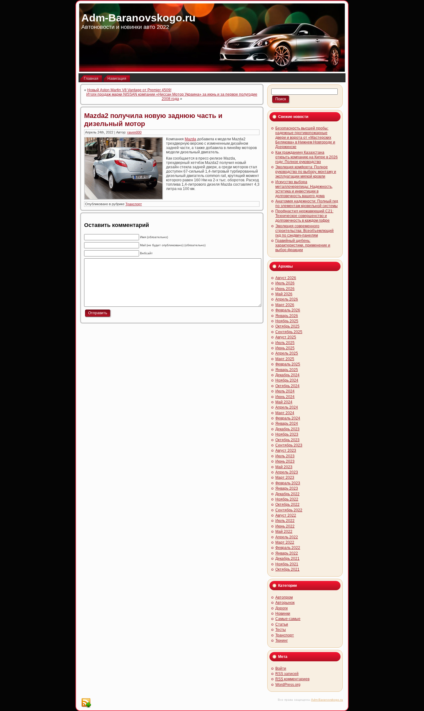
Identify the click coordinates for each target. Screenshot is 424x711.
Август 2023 (285, 450)
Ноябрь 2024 (286, 380)
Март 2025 (284, 359)
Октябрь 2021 (287, 569)
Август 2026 (285, 278)
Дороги (281, 608)
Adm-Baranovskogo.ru (138, 18)
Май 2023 (283, 467)
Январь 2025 (286, 370)
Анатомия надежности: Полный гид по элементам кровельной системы (306, 203)
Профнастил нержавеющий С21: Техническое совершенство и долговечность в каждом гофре (304, 216)
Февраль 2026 (287, 310)
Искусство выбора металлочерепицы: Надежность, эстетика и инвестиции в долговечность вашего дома (304, 189)
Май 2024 (283, 402)
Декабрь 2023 (287, 429)
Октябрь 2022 (287, 504)
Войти (280, 668)
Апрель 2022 (286, 537)
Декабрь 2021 (287, 558)
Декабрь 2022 (287, 494)
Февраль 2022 (287, 548)
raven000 (134, 132)
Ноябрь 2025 (286, 321)
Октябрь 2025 (287, 326)
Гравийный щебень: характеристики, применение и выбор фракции (302, 245)
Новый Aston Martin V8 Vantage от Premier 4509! (129, 90)
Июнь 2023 (285, 461)
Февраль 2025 (287, 364)
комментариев (292, 679)
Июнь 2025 (285, 348)
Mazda (190, 139)
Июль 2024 (285, 391)
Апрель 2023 (286, 472)
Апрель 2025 (286, 353)
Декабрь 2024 (287, 375)
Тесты (280, 629)
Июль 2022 (285, 521)
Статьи (281, 624)
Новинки (282, 613)
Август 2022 (285, 515)
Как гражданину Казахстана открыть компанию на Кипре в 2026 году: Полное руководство (306, 157)
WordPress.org (287, 684)
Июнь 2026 (285, 289)
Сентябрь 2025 (288, 332)
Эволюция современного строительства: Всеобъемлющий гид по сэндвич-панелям (304, 231)
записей (287, 674)
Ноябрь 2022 (286, 499)
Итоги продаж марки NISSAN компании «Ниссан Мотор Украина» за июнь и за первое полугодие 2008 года (171, 96)
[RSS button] (86, 703)
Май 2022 (283, 531)
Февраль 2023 (287, 483)
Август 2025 (285, 337)
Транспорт (133, 204)
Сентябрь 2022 (288, 510)
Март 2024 (284, 413)
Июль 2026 (285, 283)
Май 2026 (283, 294)
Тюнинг (281, 640)
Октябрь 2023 (287, 440)
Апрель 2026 (286, 299)
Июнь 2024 (285, 397)
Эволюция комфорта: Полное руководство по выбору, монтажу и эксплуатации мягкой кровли (305, 172)
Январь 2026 (286, 316)
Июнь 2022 (285, 526)
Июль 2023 (285, 456)
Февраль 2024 (287, 418)
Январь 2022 (286, 553)
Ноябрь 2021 (286, 564)
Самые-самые (287, 619)
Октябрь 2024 (287, 386)
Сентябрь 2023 (288, 445)
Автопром (284, 597)
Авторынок (285, 602)
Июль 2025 (285, 343)
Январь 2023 (286, 488)
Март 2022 (284, 542)
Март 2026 (284, 305)
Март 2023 (284, 477)
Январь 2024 (286, 423)
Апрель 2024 (286, 407)
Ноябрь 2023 (286, 434)
